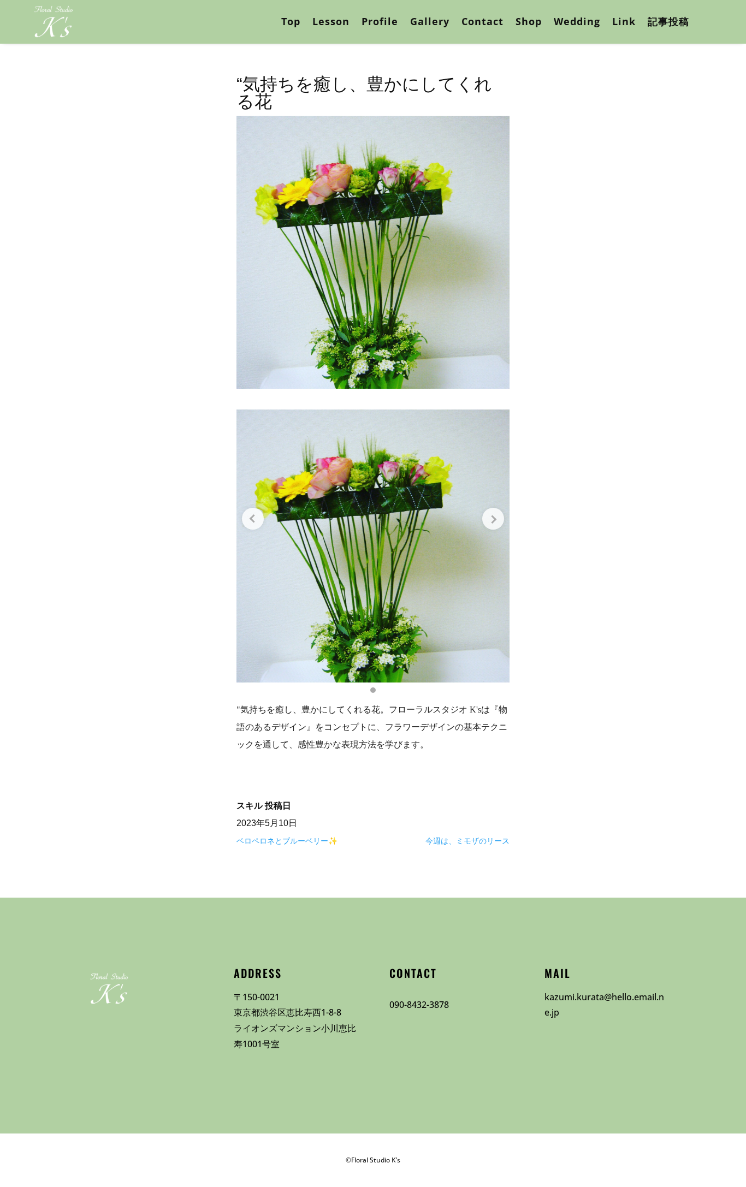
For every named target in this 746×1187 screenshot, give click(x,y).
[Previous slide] (253, 519)
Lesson (331, 21)
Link (624, 21)
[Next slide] (493, 519)
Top (290, 21)
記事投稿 (668, 21)
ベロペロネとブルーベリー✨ (287, 840)
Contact (482, 21)
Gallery (429, 21)
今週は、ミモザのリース (467, 840)
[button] (373, 690)
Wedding (577, 21)
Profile (380, 21)
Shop (529, 21)
